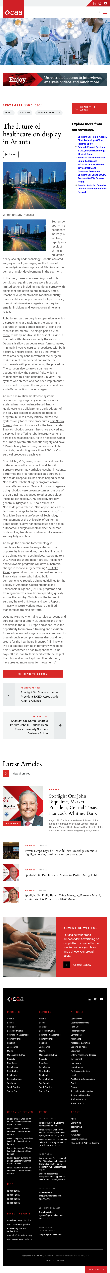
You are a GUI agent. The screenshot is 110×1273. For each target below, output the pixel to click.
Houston (11, 1043)
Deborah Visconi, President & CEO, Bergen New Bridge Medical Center (92, 150)
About (73, 1119)
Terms (48, 1260)
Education (75, 1051)
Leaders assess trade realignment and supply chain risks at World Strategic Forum (52, 1177)
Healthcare (25, 113)
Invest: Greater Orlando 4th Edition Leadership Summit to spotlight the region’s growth (52, 1133)
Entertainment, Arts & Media (83, 1055)
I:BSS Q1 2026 (13, 1195)
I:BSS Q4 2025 (13, 1199)
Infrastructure (77, 1067)
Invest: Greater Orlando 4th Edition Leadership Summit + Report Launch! (20, 1122)
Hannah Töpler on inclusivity (19, 1235)
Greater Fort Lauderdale (18, 1035)
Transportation (77, 1103)
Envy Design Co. (82, 1255)
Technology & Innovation (48, 113)
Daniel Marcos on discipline (19, 1220)
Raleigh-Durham (14, 1079)
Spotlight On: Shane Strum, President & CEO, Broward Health (92, 178)
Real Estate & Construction (83, 1079)
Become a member (79, 1139)
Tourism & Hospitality (80, 1095)
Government (76, 1059)
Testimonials (76, 1127)
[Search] (99, 12)
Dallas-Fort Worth (15, 1031)
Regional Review (78, 1031)
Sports (74, 1087)
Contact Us (76, 1123)
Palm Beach (12, 1067)
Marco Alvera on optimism (18, 1224)
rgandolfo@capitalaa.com (50, 1215)
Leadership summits (80, 1023)
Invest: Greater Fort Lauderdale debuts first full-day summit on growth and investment (53, 1142)
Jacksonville (12, 1047)
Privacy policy (58, 1260)
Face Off (74, 1027)
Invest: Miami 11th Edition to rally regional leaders (51, 1124)
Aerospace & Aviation (80, 1043)
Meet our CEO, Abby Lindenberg (85, 1143)
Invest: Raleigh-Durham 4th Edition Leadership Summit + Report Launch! (20, 1161)
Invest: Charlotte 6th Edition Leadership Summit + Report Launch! (19, 1151)
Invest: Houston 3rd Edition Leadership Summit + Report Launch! (19, 1171)
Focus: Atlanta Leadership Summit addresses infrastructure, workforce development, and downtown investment (91, 164)
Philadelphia (12, 1071)
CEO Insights (76, 1035)
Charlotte (11, 1027)
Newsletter (75, 1135)
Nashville (11, 1059)
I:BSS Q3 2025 (13, 1203)
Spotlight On (76, 1019)
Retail (73, 1083)
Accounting (76, 1039)
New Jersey (12, 1063)
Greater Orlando (14, 1039)
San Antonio (12, 1083)
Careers (74, 1131)
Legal (73, 1075)
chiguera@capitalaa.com (50, 1196)
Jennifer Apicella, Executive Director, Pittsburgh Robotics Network (92, 188)
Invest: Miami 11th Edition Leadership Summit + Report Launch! (19, 1131)
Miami (10, 1051)
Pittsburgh (12, 1075)
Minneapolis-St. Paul (16, 1055)
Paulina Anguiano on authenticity (16, 1229)
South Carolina (13, 1087)
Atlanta (8, 113)
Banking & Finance (79, 1047)
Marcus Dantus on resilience (19, 1239)
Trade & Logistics (78, 1099)
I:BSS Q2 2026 (13, 1191)
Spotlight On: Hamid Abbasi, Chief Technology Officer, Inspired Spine (92, 140)
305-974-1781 (45, 1199)
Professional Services (80, 1071)
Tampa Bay (12, 1091)
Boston (10, 1023)
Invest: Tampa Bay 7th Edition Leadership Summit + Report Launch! (20, 1141)
